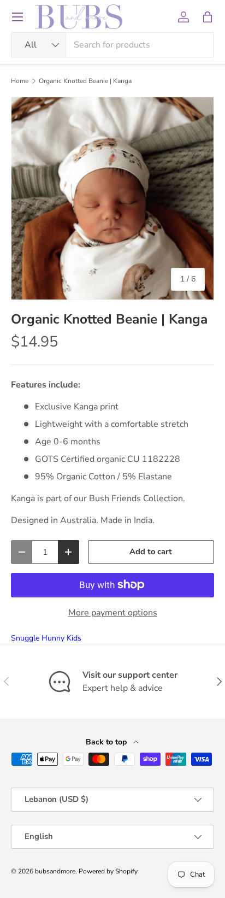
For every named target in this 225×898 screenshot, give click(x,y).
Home (19, 81)
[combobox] (112, 45)
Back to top (107, 742)
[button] (208, 17)
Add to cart (150, 551)
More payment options (112, 613)
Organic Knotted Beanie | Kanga (85, 81)
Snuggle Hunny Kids (46, 638)
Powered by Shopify (108, 871)
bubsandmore (55, 871)
